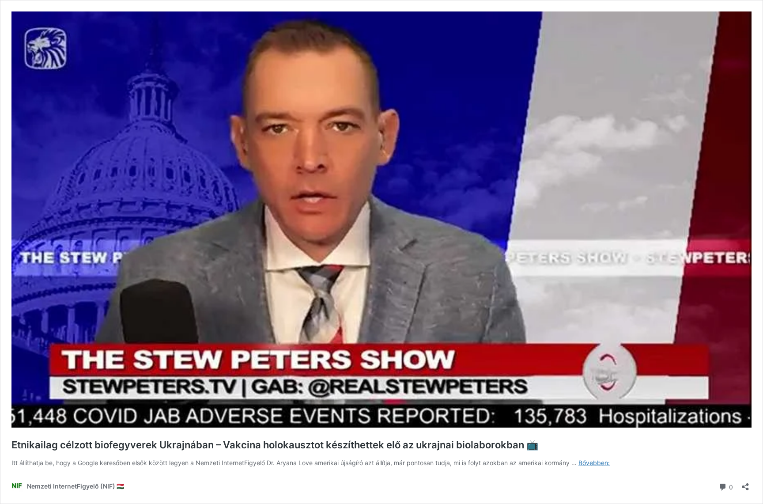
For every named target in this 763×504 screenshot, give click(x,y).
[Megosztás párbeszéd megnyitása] (745, 484)
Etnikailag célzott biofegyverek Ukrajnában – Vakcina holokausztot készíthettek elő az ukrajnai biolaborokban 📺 (274, 445)
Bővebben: (594, 462)
